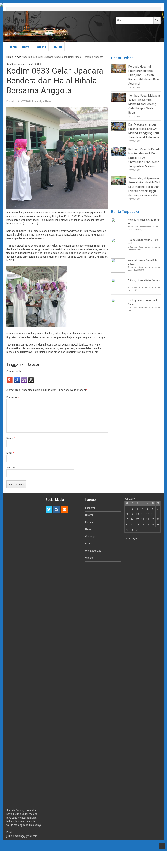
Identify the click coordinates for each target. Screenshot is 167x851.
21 (158, 519)
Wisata (41, 46)
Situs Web (11, 467)
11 (142, 514)
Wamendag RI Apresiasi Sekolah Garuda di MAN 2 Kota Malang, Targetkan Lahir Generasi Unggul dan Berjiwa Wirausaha (144, 187)
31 (137, 530)
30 (132, 530)
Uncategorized (93, 550)
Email (10, 452)
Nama (10, 438)
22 (127, 524)
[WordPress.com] (31, 382)
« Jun (127, 538)
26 (147, 524)
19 (147, 519)
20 (152, 519)
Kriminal (89, 522)
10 (137, 514)
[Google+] (9, 382)
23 (132, 524)
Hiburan (56, 46)
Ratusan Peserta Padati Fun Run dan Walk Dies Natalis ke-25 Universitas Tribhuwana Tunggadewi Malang (144, 158)
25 (142, 524)
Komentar (12, 397)
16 (132, 519)
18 (142, 519)
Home (13, 46)
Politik (88, 543)
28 (158, 524)
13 (152, 514)
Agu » (135, 538)
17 (137, 519)
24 (137, 524)
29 (127, 530)
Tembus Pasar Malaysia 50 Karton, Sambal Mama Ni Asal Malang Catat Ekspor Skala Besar (144, 104)
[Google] (16, 382)
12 (147, 514)
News (25, 46)
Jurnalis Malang (19, 24)
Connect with (13, 371)
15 (127, 519)
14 (158, 514)
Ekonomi (90, 508)
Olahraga (90, 536)
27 (152, 524)
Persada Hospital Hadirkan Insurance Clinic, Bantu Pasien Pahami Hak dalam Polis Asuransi (143, 75)
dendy (38, 101)
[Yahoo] (24, 382)
